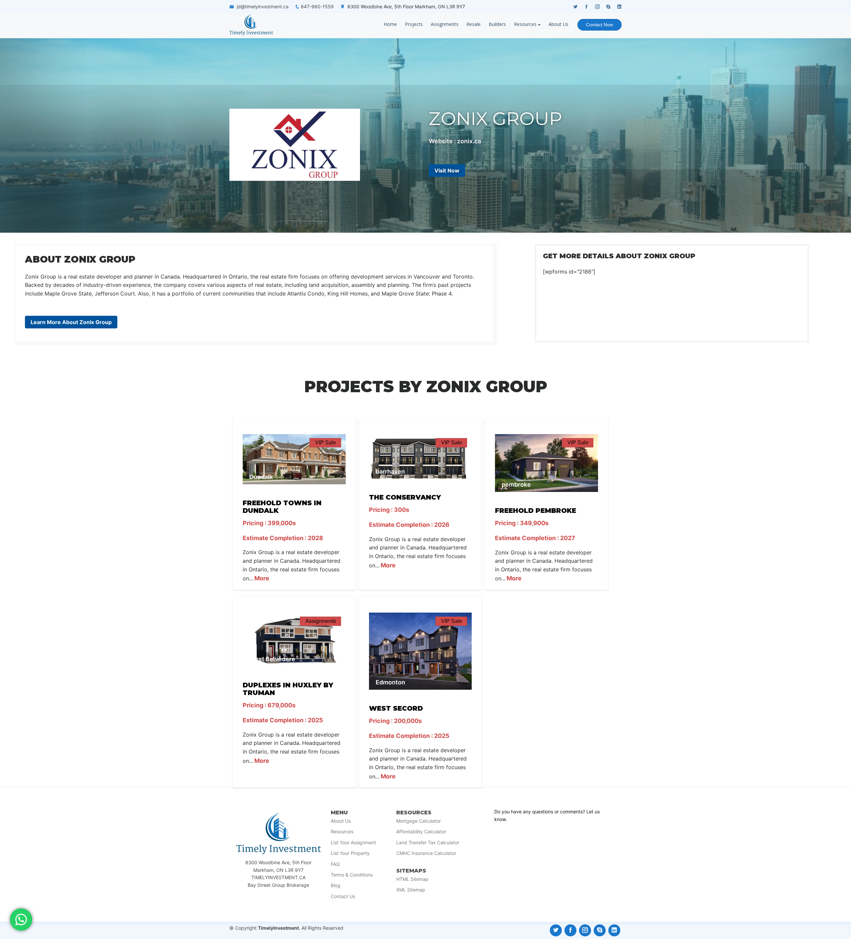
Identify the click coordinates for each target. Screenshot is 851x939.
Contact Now (599, 24)
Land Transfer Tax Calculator (427, 842)
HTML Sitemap (412, 879)
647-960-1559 (317, 6)
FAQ (335, 864)
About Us (558, 24)
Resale (473, 24)
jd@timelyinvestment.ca (263, 6)
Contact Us (343, 896)
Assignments (444, 24)
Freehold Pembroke (535, 511)
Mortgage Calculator (418, 821)
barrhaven (390, 471)
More (261, 578)
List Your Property (350, 853)
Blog (335, 885)
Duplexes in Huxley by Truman (288, 689)
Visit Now (446, 170)
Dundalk (261, 476)
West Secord (396, 708)
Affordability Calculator (421, 831)
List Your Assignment (353, 842)
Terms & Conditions (352, 875)
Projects (414, 24)
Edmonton (390, 682)
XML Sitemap (410, 889)
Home (390, 24)
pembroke (516, 484)
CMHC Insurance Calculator (426, 853)
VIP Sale (325, 442)
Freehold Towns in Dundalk (282, 507)
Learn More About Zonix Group (71, 322)
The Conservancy (405, 497)
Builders (497, 24)
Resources (525, 24)
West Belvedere (272, 658)
